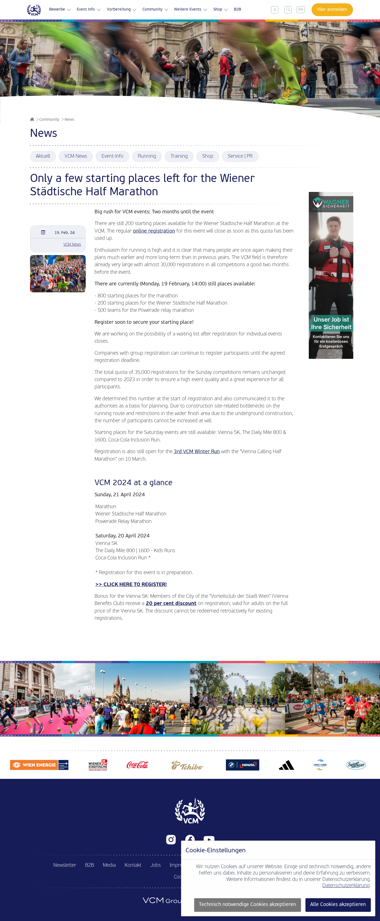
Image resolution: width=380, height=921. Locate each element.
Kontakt (133, 865)
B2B (237, 10)
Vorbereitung (119, 10)
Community (152, 10)
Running (147, 156)
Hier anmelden (332, 10)
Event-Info (113, 156)
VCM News (76, 156)
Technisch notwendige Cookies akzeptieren (247, 904)
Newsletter (64, 865)
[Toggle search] (288, 9)
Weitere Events (187, 10)
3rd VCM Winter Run (197, 452)
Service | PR (240, 156)
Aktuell (43, 156)
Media (109, 865)
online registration (154, 231)
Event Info (86, 10)
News (69, 120)
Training (179, 156)
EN (300, 9)
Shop (217, 10)
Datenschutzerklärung (346, 885)
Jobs (155, 865)
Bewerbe (57, 10)
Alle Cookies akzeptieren (338, 904)
